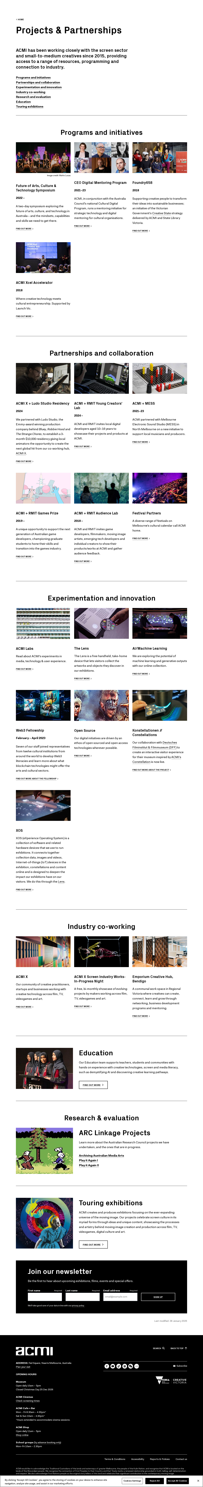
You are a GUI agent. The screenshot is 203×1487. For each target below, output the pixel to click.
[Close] (198, 1480)
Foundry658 (142, 182)
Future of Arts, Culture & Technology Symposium (36, 187)
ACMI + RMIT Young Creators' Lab (98, 405)
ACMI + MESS (143, 403)
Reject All (155, 1481)
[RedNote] (136, 1366)
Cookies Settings (132, 1481)
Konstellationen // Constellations (147, 732)
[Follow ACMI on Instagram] (124, 1366)
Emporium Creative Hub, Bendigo (152, 978)
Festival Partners (146, 512)
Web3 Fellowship (30, 730)
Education (96, 1052)
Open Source (84, 730)
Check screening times (28, 1401)
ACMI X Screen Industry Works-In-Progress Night (100, 978)
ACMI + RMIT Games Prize (37, 512)
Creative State (161, 213)
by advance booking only (47, 1442)
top (177, 1348)
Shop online (22, 1435)
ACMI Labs (24, 648)
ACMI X (21, 453)
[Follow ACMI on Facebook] (106, 1366)
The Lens (81, 648)
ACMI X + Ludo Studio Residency (42, 403)
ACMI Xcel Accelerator (34, 282)
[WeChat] (130, 1366)
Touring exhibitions (111, 1202)
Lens (61, 881)
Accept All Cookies (177, 1481)
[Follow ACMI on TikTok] (118, 1366)
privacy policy (78, 1306)
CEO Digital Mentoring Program (100, 182)
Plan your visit (23, 1367)
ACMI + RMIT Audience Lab (96, 512)
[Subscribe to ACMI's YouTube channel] (112, 1366)
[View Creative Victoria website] (171, 1381)
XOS (19, 830)
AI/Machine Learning (149, 648)
